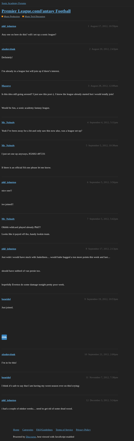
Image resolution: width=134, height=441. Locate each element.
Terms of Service (64, 429)
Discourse (31, 436)
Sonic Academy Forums (14, 3)
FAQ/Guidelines (44, 429)
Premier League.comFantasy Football (36, 11)
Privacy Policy (83, 429)
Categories (27, 429)
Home (16, 429)
